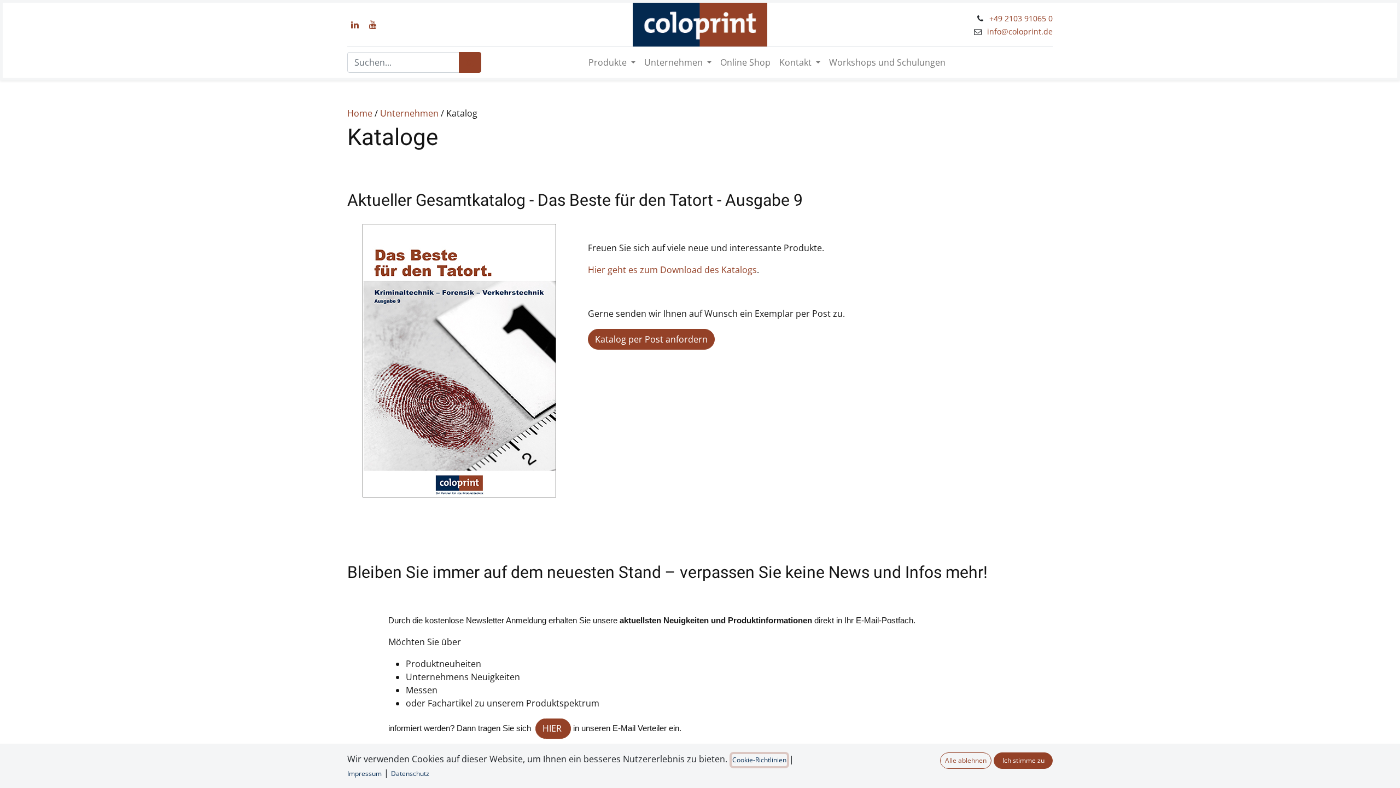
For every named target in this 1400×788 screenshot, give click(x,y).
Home (359, 113)
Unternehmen (409, 113)
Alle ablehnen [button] (966, 760)
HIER (553, 728)
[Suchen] (470, 62)
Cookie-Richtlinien (759, 759)
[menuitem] (745, 62)
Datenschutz (410, 773)
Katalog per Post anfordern (651, 339)
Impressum (364, 773)
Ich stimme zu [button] (1023, 760)
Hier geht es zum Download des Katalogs (672, 270)
